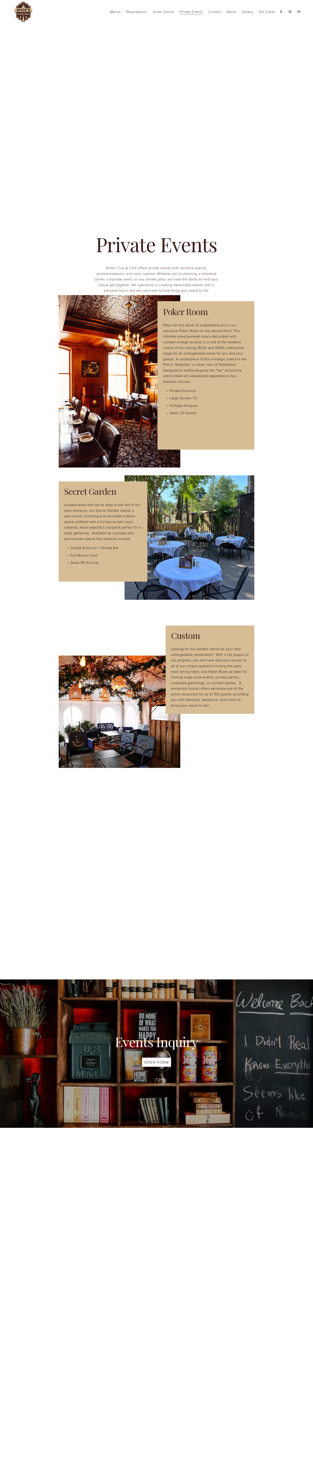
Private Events (191, 11)
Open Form (156, 1062)
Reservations (136, 11)
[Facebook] (281, 11)
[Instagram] (290, 11)
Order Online (163, 11)
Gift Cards (267, 11)
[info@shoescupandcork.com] (298, 11)
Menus (115, 11)
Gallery (247, 11)
